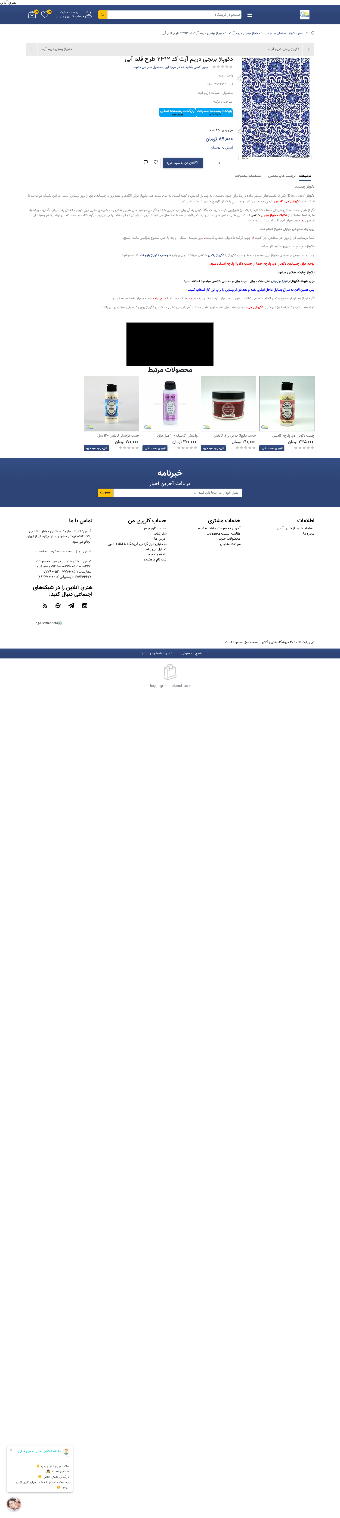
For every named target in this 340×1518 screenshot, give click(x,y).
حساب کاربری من (154, 528)
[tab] (305, 176)
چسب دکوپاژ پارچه (155, 255)
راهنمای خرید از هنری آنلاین (295, 528)
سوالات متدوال (230, 544)
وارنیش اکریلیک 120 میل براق (177, 435)
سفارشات (160, 533)
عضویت (105, 492)
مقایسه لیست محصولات (224, 533)
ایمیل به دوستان (221, 147)
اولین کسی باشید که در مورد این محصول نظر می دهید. (171, 67)
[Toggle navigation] (250, 14)
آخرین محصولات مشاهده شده (219, 528)
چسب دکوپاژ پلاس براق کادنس (234, 435)
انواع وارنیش (279, 281)
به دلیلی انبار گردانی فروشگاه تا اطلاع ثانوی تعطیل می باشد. (137, 547)
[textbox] (174, 15)
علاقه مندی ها (157, 554)
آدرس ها (160, 539)
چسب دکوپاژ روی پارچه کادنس (293, 435)
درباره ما (309, 533)
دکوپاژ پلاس (216, 255)
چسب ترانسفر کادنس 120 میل (118, 435)
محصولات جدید (230, 539)
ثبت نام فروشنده (155, 559)
